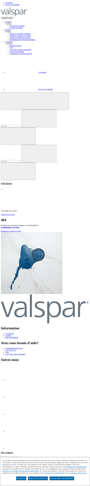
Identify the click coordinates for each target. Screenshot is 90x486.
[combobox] (11, 126)
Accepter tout (21, 478)
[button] (7, 18)
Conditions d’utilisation (77, 473)
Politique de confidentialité (77, 467)
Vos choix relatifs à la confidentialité (61, 478)
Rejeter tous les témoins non (38, 478)
